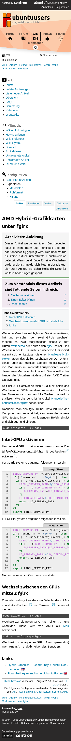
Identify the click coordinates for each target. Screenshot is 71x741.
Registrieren (62, 7)
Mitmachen (35, 43)
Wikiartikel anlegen (18, 130)
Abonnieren (62, 208)
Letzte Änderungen (18, 89)
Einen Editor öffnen (23, 300)
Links (12, 325)
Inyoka (18, 708)
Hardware (29, 691)
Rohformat (16, 192)
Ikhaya (47, 34)
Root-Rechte (19, 304)
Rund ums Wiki (15, 164)
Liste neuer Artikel (17, 93)
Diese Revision (12, 681)
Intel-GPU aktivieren (22, 317)
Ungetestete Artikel (18, 155)
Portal (10, 34)
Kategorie (12, 110)
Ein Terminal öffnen (23, 295)
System (56, 691)
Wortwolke (12, 115)
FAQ (9, 102)
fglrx (49, 346)
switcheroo (18, 346)
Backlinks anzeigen (18, 180)
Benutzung (13, 106)
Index (9, 85)
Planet (60, 34)
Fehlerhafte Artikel (17, 160)
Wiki (35, 34)
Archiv (13, 65)
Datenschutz (28, 723)
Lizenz (5, 723)
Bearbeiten (34, 203)
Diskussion (63, 203)
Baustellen (12, 147)
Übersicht (12, 98)
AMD (65, 691)
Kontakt (15, 723)
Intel (20, 691)
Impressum (42, 723)
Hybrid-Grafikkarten (30, 65)
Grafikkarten (43, 691)
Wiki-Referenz (15, 139)
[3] (67, 450)
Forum (23, 34)
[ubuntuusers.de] (26, 21)
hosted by (8, 3)
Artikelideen (13, 151)
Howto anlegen (15, 135)
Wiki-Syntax (13, 143)
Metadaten (16, 188)
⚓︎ (65, 295)
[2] (15, 455)
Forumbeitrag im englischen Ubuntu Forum (35, 673)
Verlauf (48, 203)
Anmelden (47, 7)
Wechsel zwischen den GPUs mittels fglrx (36, 321)
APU (66, 626)
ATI (14, 691)
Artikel (19, 203)
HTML (13, 197)
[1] (53, 604)
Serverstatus (57, 723)
